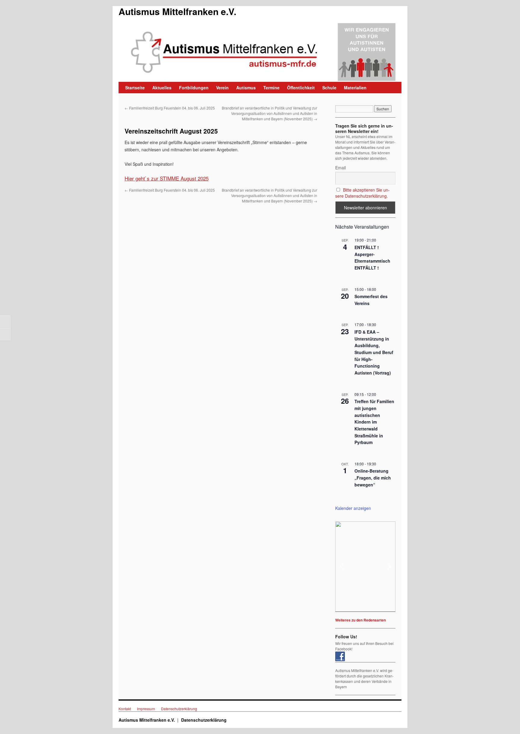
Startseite (135, 88)
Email (340, 168)
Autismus (246, 88)
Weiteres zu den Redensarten (360, 620)
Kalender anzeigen (353, 508)
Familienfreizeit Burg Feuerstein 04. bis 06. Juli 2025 (170, 107)
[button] (365, 566)
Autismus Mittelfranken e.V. (177, 11)
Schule (329, 88)
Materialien (355, 88)
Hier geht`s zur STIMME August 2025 (167, 178)
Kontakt (125, 708)
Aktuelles (162, 88)
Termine (271, 88)
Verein (222, 88)
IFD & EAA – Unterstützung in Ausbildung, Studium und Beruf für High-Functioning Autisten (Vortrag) (373, 352)
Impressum (146, 708)
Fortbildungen (194, 88)
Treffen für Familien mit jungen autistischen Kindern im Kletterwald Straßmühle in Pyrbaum (374, 421)
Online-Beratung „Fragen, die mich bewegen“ (372, 477)
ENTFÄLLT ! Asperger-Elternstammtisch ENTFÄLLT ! (372, 257)
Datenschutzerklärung (179, 708)
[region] (365, 566)
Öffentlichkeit (301, 88)
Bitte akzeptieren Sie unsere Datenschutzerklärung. (362, 193)
